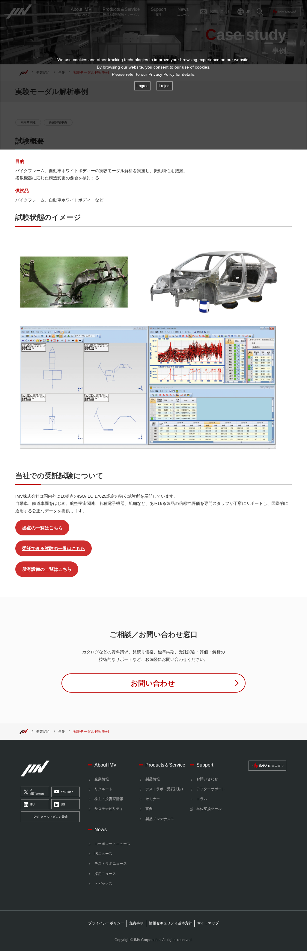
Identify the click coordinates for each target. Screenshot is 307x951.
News (100, 829)
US (63, 804)
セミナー (152, 799)
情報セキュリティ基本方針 (170, 923)
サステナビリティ (108, 809)
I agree (142, 86)
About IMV (105, 764)
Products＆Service (165, 764)
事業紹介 (43, 731)
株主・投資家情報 (108, 799)
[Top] (23, 731)
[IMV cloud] (267, 766)
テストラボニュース (110, 863)
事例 (61, 731)
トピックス (103, 884)
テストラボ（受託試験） (165, 789)
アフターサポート (210, 789)
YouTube (67, 791)
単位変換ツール (209, 809)
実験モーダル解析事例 (91, 731)
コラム (201, 799)
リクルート (103, 789)
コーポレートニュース (112, 844)
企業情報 (101, 779)
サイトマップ (208, 923)
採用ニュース (105, 874)
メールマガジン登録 (53, 816)
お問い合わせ (207, 779)
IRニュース (103, 854)
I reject (165, 86)
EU (32, 804)
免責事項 (136, 923)
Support (204, 764)
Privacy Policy (161, 74)
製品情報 (152, 779)
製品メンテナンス (159, 819)
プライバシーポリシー (106, 923)
